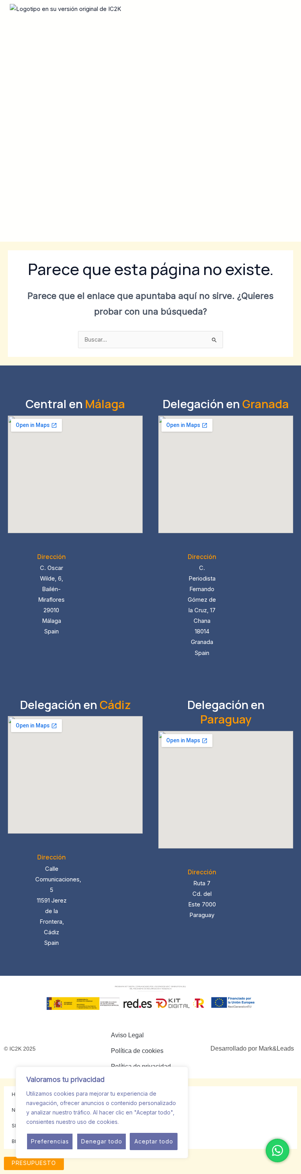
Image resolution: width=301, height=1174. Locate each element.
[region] (102, 1112)
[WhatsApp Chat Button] (277, 1150)
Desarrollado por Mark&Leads (252, 1048)
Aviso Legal (127, 1035)
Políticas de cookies (147, 1121)
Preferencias (50, 1141)
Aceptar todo (153, 1141)
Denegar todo (101, 1141)
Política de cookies (137, 1050)
